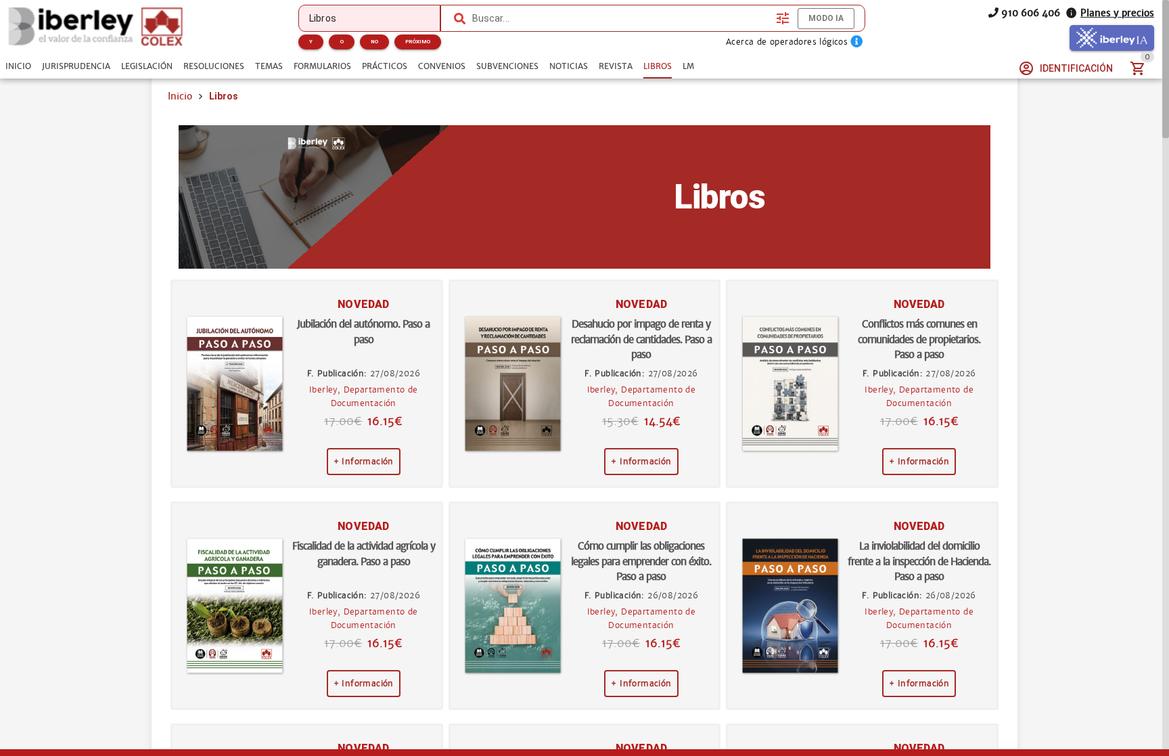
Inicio (180, 96)
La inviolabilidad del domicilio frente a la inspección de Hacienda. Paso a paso (919, 561)
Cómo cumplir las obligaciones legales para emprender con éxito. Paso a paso (641, 561)
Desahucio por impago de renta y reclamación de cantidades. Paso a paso (641, 339)
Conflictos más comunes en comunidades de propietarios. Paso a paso (919, 339)
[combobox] (621, 18)
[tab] (18, 66)
